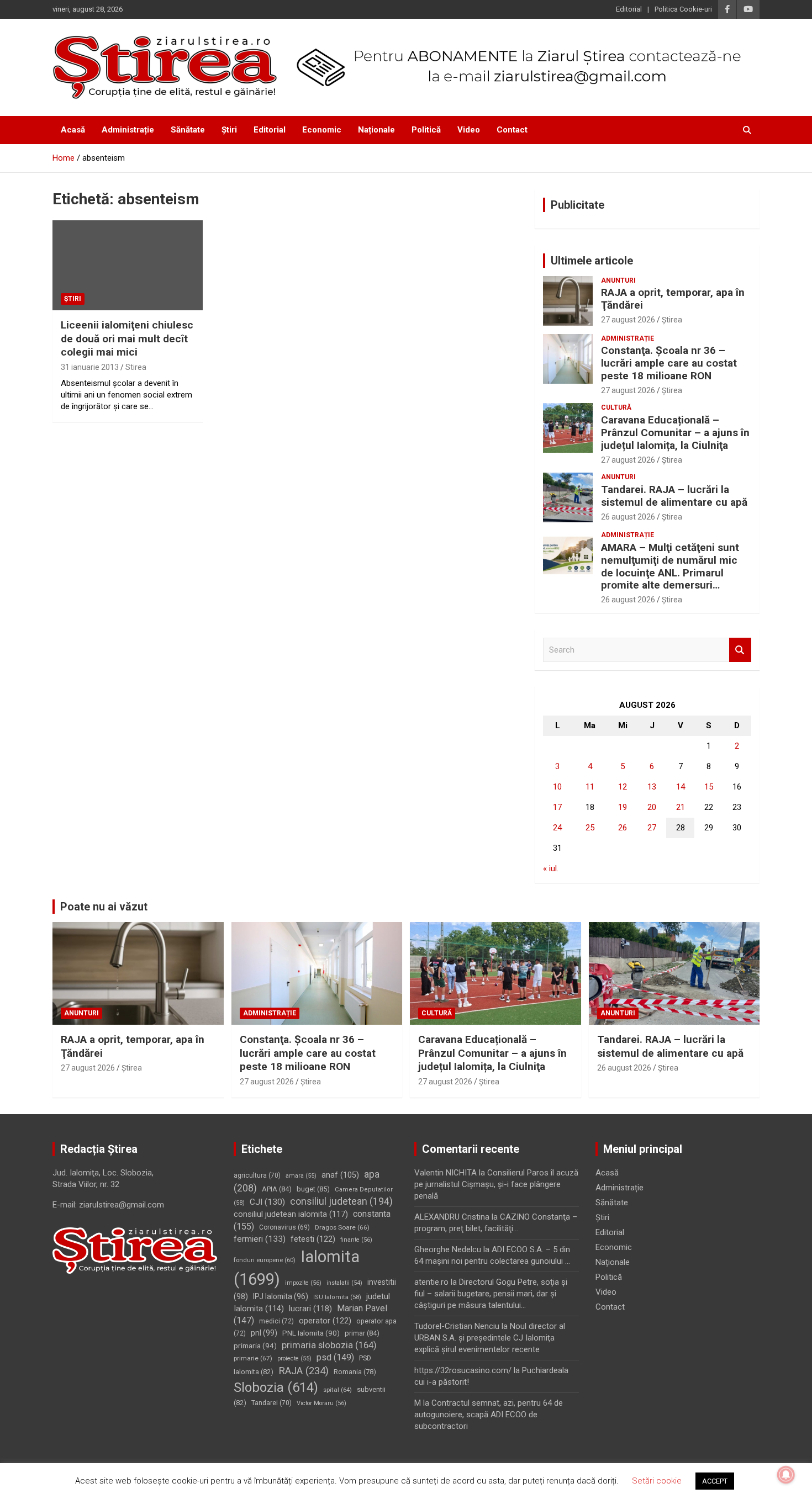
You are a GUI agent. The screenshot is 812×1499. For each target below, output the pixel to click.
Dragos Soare (342, 1227)
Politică (426, 130)
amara (301, 1175)
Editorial (629, 9)
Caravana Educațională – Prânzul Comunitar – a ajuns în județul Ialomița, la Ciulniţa (675, 433)
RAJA (303, 1371)
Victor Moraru (321, 1403)
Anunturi (618, 280)
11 (590, 787)
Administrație (128, 130)
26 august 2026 (628, 516)
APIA (277, 1189)
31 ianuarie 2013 (90, 367)
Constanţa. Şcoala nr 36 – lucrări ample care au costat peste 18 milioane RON (669, 363)
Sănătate (188, 130)
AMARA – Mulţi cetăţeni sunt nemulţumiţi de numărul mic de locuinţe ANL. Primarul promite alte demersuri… (670, 566)
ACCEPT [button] (714, 1481)
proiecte (294, 1358)
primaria (255, 1345)
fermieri (260, 1239)
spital (337, 1390)
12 (622, 787)
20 (651, 807)
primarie (253, 1358)
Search (740, 650)
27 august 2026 (628, 319)
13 (651, 787)
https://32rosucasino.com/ (463, 1370)
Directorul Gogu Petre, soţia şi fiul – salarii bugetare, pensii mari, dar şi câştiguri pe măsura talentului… (490, 1293)
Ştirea (672, 319)
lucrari (310, 1308)
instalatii (344, 1282)
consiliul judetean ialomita (291, 1214)
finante (356, 1239)
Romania (355, 1372)
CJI (267, 1202)
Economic (321, 130)
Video (468, 130)
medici (276, 1321)
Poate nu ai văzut (103, 906)
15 (708, 787)
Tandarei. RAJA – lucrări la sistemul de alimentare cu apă (674, 496)
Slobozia (276, 1387)
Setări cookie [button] (657, 1481)
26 (622, 828)
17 (557, 807)
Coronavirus (284, 1227)
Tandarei (271, 1403)
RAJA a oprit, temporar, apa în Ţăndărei (673, 298)
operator (325, 1321)
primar (362, 1333)
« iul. (550, 868)
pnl (264, 1332)
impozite (303, 1282)
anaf (340, 1174)
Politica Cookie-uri (683, 9)
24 (557, 828)
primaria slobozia (329, 1345)
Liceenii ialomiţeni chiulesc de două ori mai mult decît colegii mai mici (127, 338)
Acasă (73, 130)
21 (680, 807)
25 (590, 828)
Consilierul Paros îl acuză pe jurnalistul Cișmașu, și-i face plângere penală (496, 1184)
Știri (229, 130)
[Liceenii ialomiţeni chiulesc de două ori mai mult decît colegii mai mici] (127, 265)
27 (651, 828)
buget (313, 1189)
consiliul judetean (341, 1201)
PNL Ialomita (311, 1333)
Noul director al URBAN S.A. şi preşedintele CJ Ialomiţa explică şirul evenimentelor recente (489, 1337)
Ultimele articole (592, 260)
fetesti (313, 1239)
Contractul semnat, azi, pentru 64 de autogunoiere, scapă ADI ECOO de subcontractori (488, 1414)
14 (680, 787)
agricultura (257, 1175)
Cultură (616, 407)
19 (622, 807)
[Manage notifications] (786, 1475)
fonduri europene (265, 1260)
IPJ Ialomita (280, 1296)
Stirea (135, 367)
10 (557, 787)
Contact (512, 130)
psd (335, 1357)
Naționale (376, 130)
